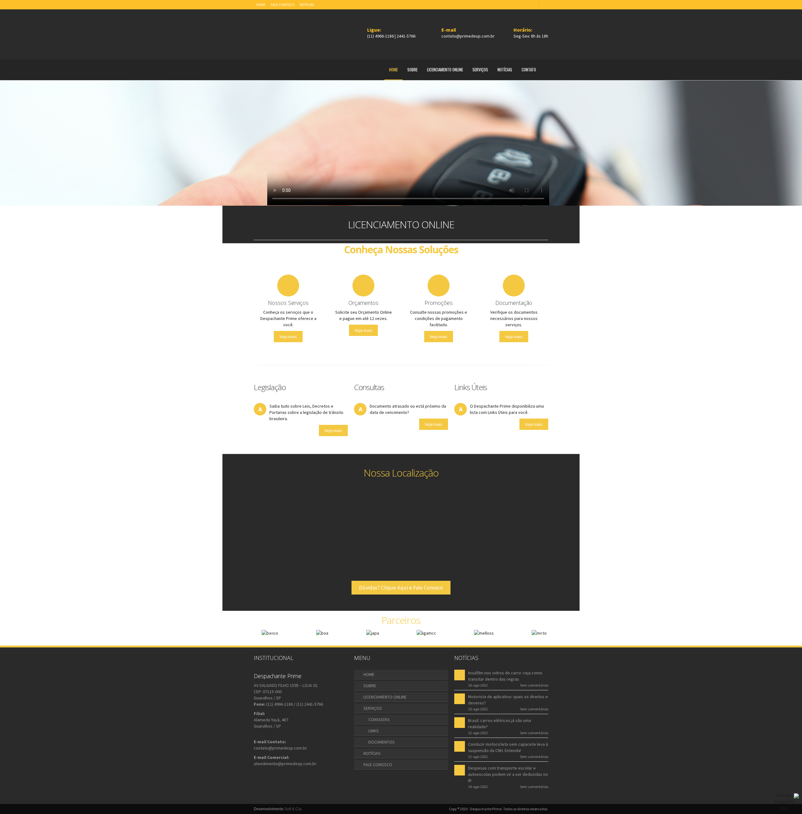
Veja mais (288, 336)
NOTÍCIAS (307, 5)
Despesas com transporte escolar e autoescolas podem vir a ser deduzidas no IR (508, 774)
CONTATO (529, 69)
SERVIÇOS (480, 69)
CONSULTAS (379, 719)
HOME (260, 5)
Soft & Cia (292, 809)
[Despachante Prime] (283, 33)
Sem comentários (534, 685)
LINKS (373, 731)
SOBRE (412, 69)
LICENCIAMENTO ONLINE (445, 69)
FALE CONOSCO (282, 5)
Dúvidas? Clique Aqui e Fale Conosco (401, 587)
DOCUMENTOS (381, 742)
